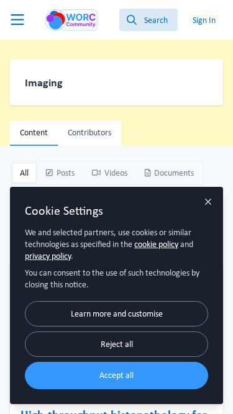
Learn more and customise (117, 313)
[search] (148, 20)
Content (34, 132)
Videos (115, 172)
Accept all (116, 374)
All (24, 172)
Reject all (117, 343)
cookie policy (156, 244)
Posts (66, 172)
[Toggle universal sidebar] (17, 19)
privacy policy (48, 255)
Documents (174, 172)
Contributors (89, 132)
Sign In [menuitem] (204, 19)
